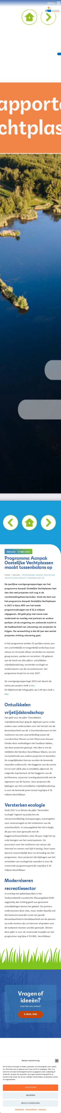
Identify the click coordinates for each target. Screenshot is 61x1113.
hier (33, 685)
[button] (56, 1060)
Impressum (42, 1109)
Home (7, 575)
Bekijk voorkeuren (30, 1103)
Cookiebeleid (19, 1109)
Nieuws (16, 575)
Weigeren (30, 1095)
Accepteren (30, 1087)
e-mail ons (30, 1014)
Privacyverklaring (31, 1109)
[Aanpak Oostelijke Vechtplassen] (52, 9)
